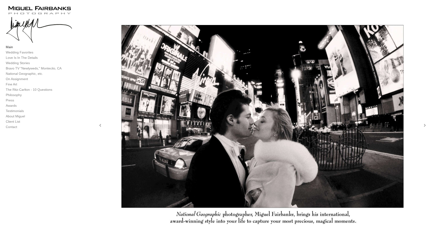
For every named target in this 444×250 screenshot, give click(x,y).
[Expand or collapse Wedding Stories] (33, 63)
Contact (11, 127)
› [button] (425, 125)
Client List (13, 121)
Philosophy (14, 95)
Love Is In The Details (22, 57)
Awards (11, 105)
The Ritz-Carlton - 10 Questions (29, 89)
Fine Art (11, 84)
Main (9, 47)
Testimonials (15, 111)
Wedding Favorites (19, 52)
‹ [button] (100, 125)
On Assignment (17, 79)
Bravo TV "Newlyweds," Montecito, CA (34, 68)
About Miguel (15, 116)
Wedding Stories (18, 63)
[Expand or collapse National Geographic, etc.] (46, 74)
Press (10, 100)
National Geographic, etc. (24, 73)
